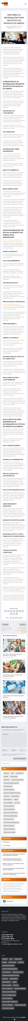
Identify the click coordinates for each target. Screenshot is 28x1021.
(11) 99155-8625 (8, 939)
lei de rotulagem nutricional (12, 793)
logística (6, 796)
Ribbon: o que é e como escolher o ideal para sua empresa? (13, 864)
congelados (19, 773)
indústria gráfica (9, 789)
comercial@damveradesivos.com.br (12, 944)
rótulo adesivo (8, 803)
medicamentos (8, 799)
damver (13, 26)
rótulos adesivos (9, 806)
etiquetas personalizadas (11, 783)
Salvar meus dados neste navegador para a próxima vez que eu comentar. (13, 754)
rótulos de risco (9, 819)
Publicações (10, 27)
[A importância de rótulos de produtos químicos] (14, 687)
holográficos (8, 786)
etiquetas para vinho (17, 780)
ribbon (16, 799)
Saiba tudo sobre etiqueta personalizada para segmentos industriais (14, 854)
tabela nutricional (9, 829)
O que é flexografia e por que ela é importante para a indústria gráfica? (13, 859)
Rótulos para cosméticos (11, 822)
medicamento (15, 796)
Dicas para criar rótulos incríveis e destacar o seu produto (12, 654)
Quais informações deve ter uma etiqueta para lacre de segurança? (14, 874)
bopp (12, 773)
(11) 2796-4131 (8, 937)
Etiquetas (6, 780)
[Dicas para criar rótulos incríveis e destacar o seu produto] (14, 645)
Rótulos (17, 803)
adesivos (6, 773)
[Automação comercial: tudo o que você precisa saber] (14, 666)
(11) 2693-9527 (8, 935)
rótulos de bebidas (9, 809)
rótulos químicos (9, 826)
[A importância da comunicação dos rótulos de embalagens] (14, 707)
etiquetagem (13, 776)
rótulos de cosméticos (10, 812)
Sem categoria (7, 845)
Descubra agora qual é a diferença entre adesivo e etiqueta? (13, 869)
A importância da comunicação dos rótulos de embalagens (13, 717)
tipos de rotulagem (9, 832)
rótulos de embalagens (10, 816)
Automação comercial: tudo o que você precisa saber (12, 675)
